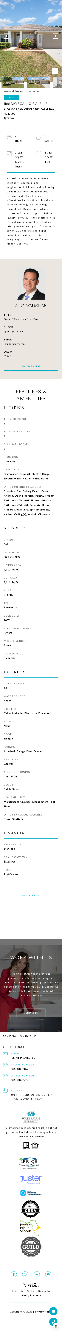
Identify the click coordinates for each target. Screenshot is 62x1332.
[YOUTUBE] (48, 1274)
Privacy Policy (43, 1311)
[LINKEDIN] (37, 1274)
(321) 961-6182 (13, 331)
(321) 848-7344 (19, 1068)
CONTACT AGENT (31, 366)
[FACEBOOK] (14, 1274)
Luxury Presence (31, 1295)
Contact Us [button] (31, 1013)
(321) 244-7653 (19, 1079)
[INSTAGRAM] (25, 1274)
